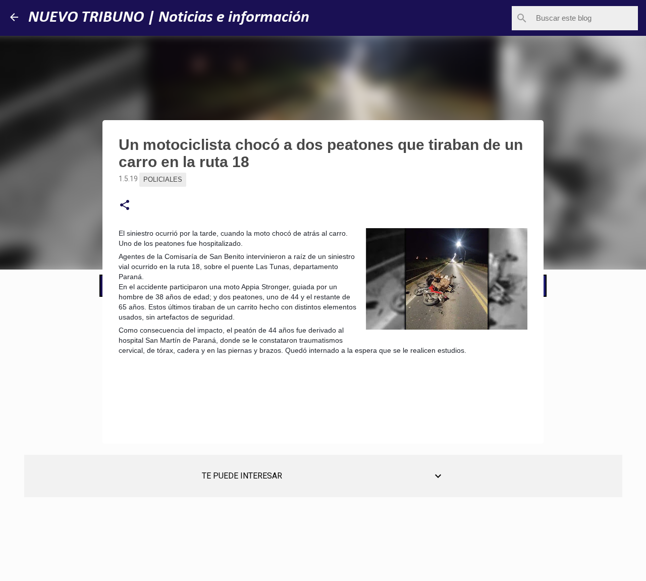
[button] (125, 205)
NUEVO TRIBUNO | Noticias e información (168, 18)
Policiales (162, 179)
